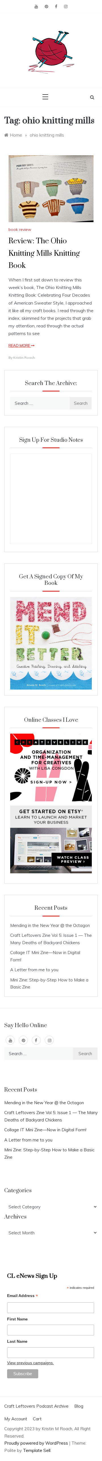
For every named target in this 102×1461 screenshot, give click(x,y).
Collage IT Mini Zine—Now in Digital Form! (45, 1129)
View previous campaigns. (30, 1363)
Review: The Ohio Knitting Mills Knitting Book (44, 253)
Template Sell (36, 1450)
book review (19, 229)
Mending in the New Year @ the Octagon (50, 925)
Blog (78, 1406)
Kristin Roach (24, 357)
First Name (17, 1319)
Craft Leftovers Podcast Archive (36, 1406)
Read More (19, 345)
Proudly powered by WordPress (36, 1443)
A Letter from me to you (34, 969)
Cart (37, 1418)
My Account (15, 1418)
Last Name (17, 1341)
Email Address (22, 1296)
